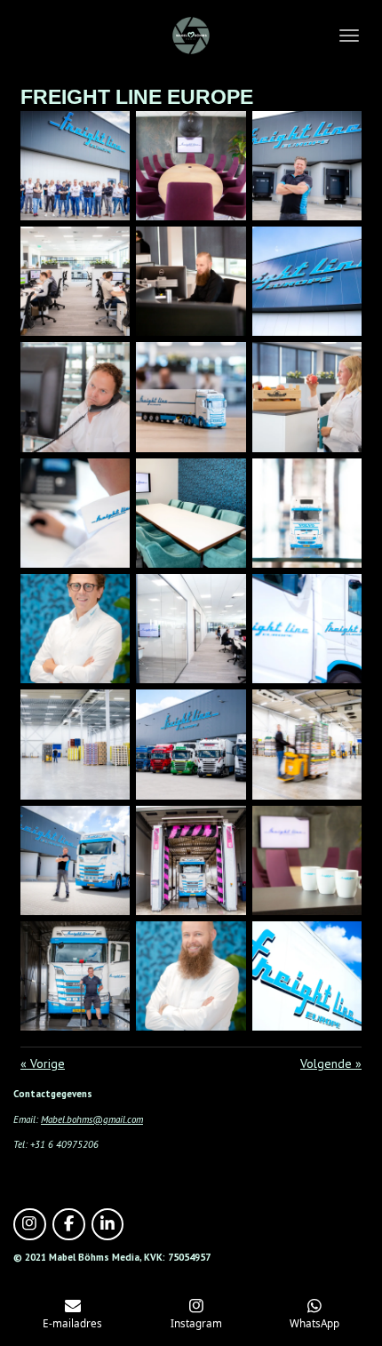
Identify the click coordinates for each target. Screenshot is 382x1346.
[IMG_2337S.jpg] (306, 397)
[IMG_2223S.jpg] (75, 281)
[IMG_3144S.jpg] (306, 165)
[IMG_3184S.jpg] (75, 860)
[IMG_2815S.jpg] (306, 975)
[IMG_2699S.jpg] (306, 744)
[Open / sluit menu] (349, 35)
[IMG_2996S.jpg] (306, 281)
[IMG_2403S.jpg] (306, 512)
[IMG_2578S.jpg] (191, 744)
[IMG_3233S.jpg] (191, 860)
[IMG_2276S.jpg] (75, 397)
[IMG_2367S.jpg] (191, 512)
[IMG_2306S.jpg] (191, 397)
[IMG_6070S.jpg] (75, 628)
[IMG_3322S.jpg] (75, 975)
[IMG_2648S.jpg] (306, 628)
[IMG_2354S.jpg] (75, 512)
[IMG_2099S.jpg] (191, 165)
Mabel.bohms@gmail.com (92, 1119)
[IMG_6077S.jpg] (191, 975)
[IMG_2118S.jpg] (306, 860)
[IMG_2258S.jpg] (191, 281)
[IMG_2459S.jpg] (75, 744)
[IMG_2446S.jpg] (191, 628)
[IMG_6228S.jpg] (75, 165)
